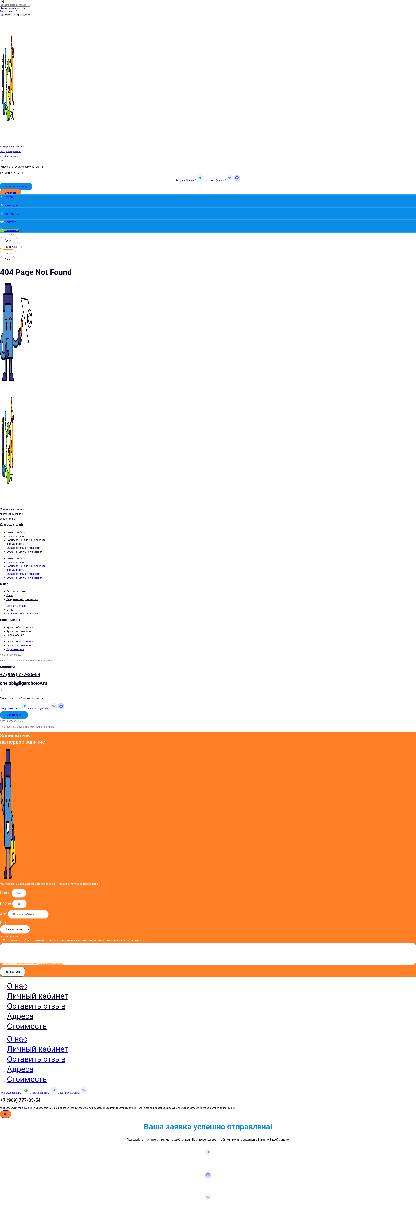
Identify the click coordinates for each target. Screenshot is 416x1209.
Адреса (20, 1016)
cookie (28, 1108)
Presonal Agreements (9, 937)
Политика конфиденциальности (26, 540)
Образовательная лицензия (23, 547)
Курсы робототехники (19, 627)
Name (5, 892)
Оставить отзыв (16, 591)
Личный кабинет (16, 532)
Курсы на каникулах (18, 631)
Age (4, 914)
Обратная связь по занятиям (24, 551)
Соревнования (15, 635)
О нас (9, 595)
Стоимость (27, 1026)
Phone (6, 903)
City (3, 922)
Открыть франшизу (11, 8)
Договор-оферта (16, 536)
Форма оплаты (15, 543)
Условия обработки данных (51, 963)
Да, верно (6, 14)
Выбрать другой (22, 14)
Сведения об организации (22, 599)
